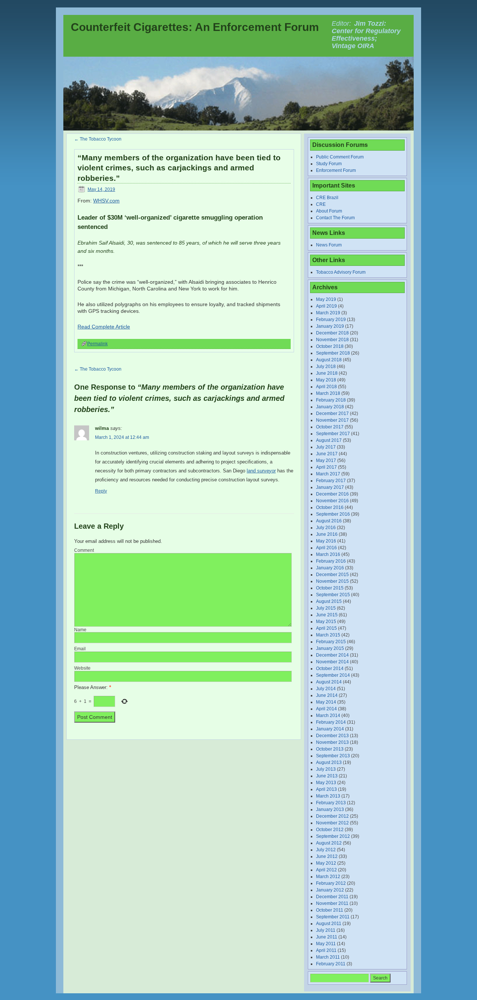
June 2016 (327, 534)
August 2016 (329, 520)
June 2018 (327, 373)
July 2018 (326, 366)
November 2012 (332, 823)
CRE (321, 204)
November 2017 (332, 420)
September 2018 (333, 353)
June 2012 (327, 856)
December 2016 (332, 494)
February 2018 (331, 400)
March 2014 (328, 715)
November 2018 (332, 339)
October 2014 (330, 668)
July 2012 (326, 849)
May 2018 (326, 380)
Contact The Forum (335, 217)
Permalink (97, 343)
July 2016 (326, 527)
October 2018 (330, 346)
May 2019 (326, 299)
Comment (84, 550)
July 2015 (326, 608)
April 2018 (326, 386)
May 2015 (326, 621)
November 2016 (332, 500)
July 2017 (326, 447)
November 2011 (332, 903)
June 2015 (327, 614)
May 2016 (326, 541)
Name (80, 629)
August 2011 (328, 923)
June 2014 (327, 695)
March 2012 (328, 876)
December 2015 (332, 574)
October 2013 (330, 749)
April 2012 (326, 869)
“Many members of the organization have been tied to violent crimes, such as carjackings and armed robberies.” (179, 167)
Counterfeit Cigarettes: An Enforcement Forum (195, 27)
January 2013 (330, 809)
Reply (101, 491)
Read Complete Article (104, 327)
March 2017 (328, 474)
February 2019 (331, 319)
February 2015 (331, 641)
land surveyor (261, 471)
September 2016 (333, 514)
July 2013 (326, 769)
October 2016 (330, 507)
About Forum (329, 211)
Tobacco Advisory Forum (341, 272)
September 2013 (333, 755)
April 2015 (326, 628)
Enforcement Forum (336, 170)
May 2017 (326, 460)
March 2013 (328, 796)
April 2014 (326, 708)
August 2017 (329, 440)
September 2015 (333, 594)
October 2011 (329, 910)
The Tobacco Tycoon (97, 139)
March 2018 (328, 393)
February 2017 (331, 480)
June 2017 (327, 453)
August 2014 (329, 682)
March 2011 (328, 957)
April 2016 (326, 547)
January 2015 (330, 648)
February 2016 (331, 561)
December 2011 (332, 896)
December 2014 (332, 655)
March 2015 (328, 635)
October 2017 (330, 427)
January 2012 (330, 890)
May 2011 (326, 943)
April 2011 (326, 950)
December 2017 (332, 413)
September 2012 (333, 836)
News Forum (329, 245)
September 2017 (333, 433)
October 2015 (330, 588)
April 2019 (326, 306)
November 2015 (332, 581)
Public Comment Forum (340, 157)
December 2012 (332, 816)
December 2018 (332, 333)
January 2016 (330, 567)
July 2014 (326, 688)
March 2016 (328, 554)
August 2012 (329, 843)
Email (80, 648)
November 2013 (332, 742)
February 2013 (331, 802)
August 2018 (329, 359)
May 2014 (326, 702)
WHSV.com (106, 201)
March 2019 (328, 312)
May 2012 (326, 863)
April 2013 (326, 789)
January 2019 (330, 326)
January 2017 (330, 487)
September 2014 (333, 675)
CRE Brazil (327, 197)
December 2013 (332, 735)
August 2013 (329, 762)
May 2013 (326, 782)
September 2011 (333, 916)
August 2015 (329, 601)
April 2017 (326, 467)
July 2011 (325, 930)
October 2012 (330, 829)
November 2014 (332, 661)
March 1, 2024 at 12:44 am (122, 437)
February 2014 (331, 722)
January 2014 (330, 729)
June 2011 (326, 937)
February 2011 (330, 963)
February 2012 (331, 883)
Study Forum (329, 163)
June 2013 (327, 776)
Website (82, 668)
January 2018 (330, 406)
